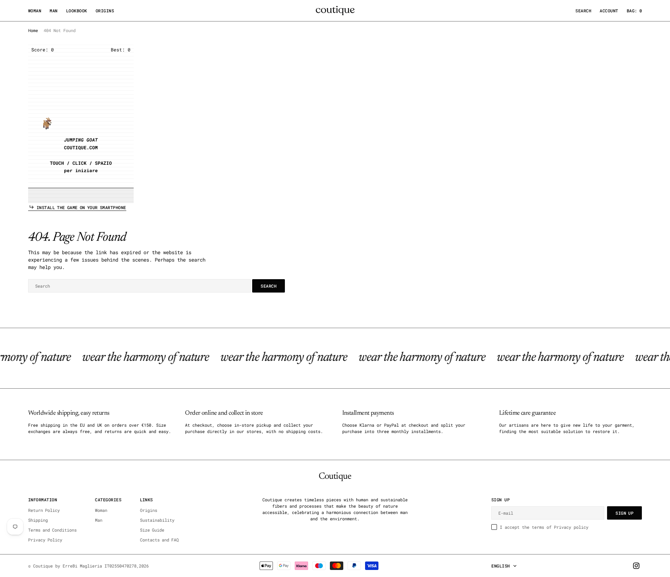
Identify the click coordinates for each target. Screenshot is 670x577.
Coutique (43, 566)
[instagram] (636, 565)
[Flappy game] (81, 124)
